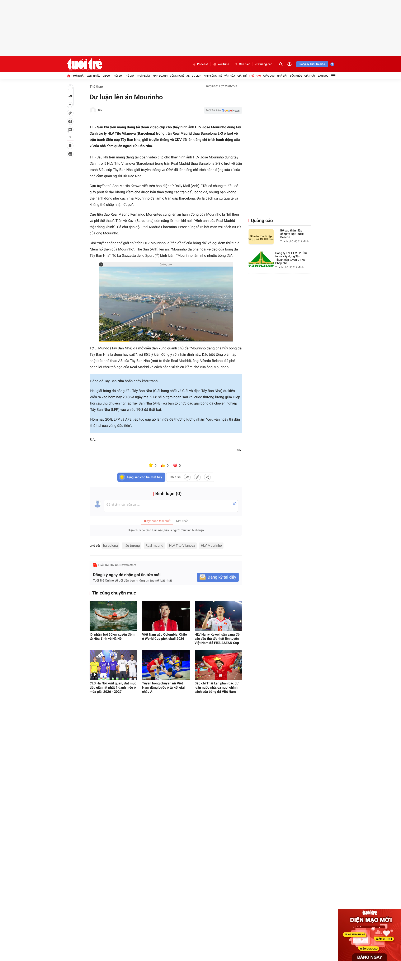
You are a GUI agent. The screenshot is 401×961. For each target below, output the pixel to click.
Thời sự (117, 75)
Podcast (202, 64)
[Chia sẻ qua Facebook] (187, 477)
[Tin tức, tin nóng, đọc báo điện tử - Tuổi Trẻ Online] (84, 64)
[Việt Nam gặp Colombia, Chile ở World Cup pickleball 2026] (165, 616)
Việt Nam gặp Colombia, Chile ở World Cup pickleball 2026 (164, 636)
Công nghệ (177, 75)
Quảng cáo (265, 64)
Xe (188, 75)
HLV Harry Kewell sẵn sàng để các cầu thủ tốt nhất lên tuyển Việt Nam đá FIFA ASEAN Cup (217, 638)
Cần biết (244, 64)
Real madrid (154, 546)
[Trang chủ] (69, 75)
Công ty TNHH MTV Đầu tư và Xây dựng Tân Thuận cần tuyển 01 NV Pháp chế (291, 258)
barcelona (110, 546)
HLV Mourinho (211, 546)
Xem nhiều (93, 75)
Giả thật (309, 75)
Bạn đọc (323, 75)
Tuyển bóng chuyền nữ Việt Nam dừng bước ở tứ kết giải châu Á (163, 687)
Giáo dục (269, 75)
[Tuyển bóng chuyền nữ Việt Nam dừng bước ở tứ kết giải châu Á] (165, 665)
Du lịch (196, 75)
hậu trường (131, 546)
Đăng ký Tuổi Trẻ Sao (312, 64)
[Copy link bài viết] (197, 477)
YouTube (223, 64)
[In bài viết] (70, 154)
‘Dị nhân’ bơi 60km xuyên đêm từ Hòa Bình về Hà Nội (112, 636)
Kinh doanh (160, 75)
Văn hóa (229, 75)
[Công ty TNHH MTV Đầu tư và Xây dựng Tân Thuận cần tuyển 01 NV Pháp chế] (261, 259)
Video (106, 75)
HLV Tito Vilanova (182, 546)
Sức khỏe (296, 75)
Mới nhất (79, 75)
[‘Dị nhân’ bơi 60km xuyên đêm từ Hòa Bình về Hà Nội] (113, 616)
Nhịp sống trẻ (213, 75)
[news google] (223, 110)
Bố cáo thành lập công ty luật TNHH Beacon (292, 234)
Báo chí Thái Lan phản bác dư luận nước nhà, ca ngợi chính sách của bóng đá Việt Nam (217, 687)
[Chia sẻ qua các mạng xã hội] (207, 477)
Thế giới (129, 75)
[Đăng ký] (218, 577)
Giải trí (242, 75)
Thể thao (255, 75)
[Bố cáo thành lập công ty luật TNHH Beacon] (261, 237)
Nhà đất (282, 75)
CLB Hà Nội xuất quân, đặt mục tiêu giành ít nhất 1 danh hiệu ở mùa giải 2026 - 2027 (113, 687)
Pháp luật (143, 75)
